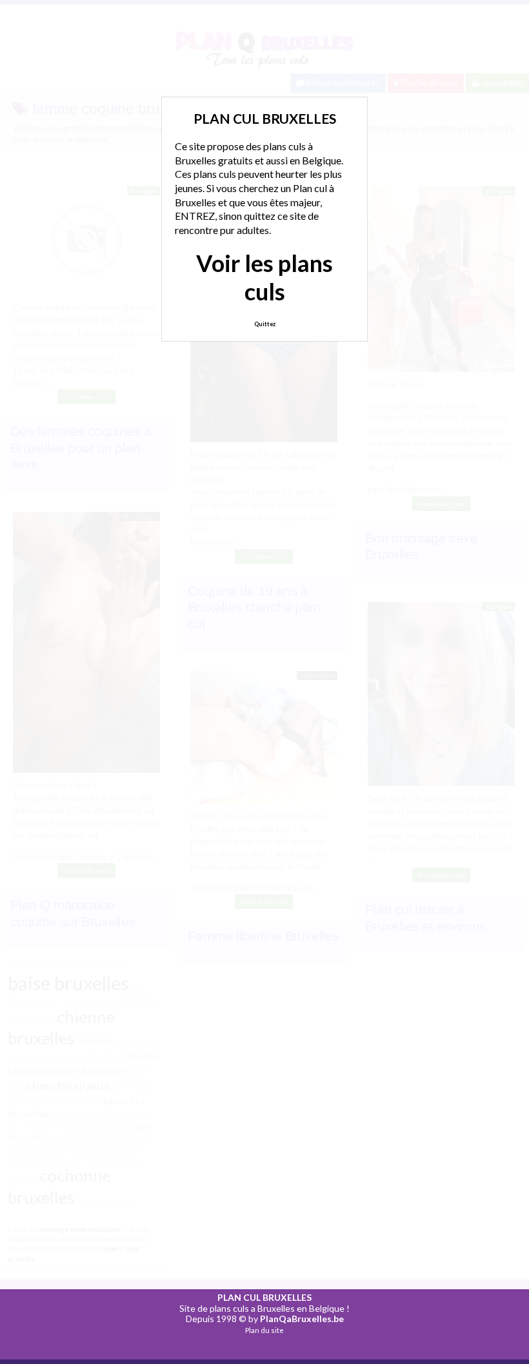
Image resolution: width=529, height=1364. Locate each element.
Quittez (264, 323)
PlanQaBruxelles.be (302, 1318)
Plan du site (264, 1330)
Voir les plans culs (264, 277)
